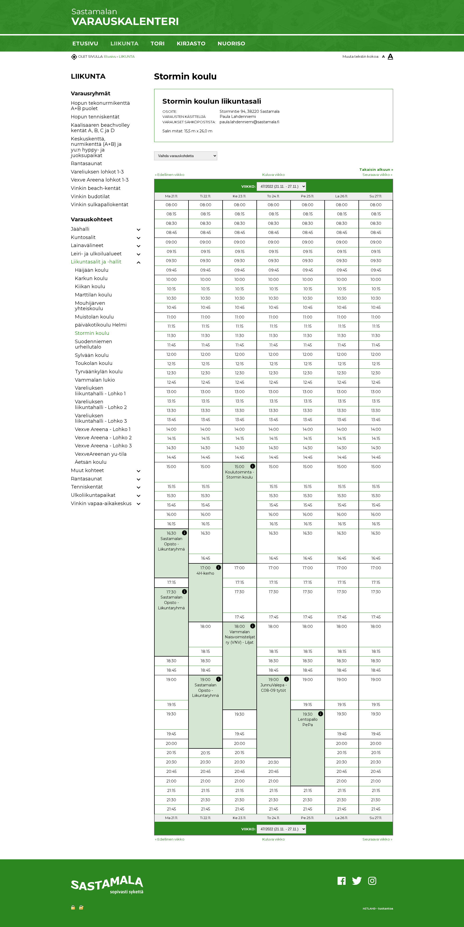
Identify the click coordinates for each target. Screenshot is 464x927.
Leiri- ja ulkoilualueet (96, 254)
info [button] (253, 466)
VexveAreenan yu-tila (101, 454)
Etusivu (110, 56)
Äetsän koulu (91, 462)
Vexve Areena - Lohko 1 (102, 429)
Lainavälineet (87, 245)
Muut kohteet (87, 470)
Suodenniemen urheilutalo (93, 344)
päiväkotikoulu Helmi (101, 325)
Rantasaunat (86, 163)
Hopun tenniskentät (95, 117)
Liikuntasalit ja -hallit (96, 262)
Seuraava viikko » (377, 174)
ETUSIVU (85, 43)
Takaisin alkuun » (376, 169)
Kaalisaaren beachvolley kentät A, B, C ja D (100, 128)
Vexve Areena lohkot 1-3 (100, 180)
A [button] (383, 56)
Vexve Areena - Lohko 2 (103, 438)
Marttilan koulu (93, 295)
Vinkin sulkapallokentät (99, 205)
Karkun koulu (91, 278)
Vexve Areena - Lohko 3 (103, 446)
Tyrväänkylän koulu (99, 372)
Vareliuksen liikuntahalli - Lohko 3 (101, 418)
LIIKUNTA (124, 43)
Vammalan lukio (95, 380)
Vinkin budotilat (90, 197)
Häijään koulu (91, 270)
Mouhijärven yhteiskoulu (90, 306)
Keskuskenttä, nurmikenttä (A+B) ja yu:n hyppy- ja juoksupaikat (96, 147)
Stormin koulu (92, 333)
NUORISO (231, 43)
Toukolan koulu (94, 363)
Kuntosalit (83, 237)
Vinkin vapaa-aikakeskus (101, 503)
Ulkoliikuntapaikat (93, 495)
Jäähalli (80, 229)
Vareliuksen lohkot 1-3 (97, 172)
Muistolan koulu (94, 317)
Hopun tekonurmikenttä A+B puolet (100, 106)
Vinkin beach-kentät (96, 188)
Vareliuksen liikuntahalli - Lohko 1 (100, 391)
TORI (157, 43)
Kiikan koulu (90, 286)
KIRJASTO (191, 43)
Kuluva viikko (273, 174)
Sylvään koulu (92, 355)
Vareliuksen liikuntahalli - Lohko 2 (101, 404)
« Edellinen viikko (169, 174)
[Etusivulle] (124, 24)
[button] (138, 230)
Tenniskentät (87, 487)
